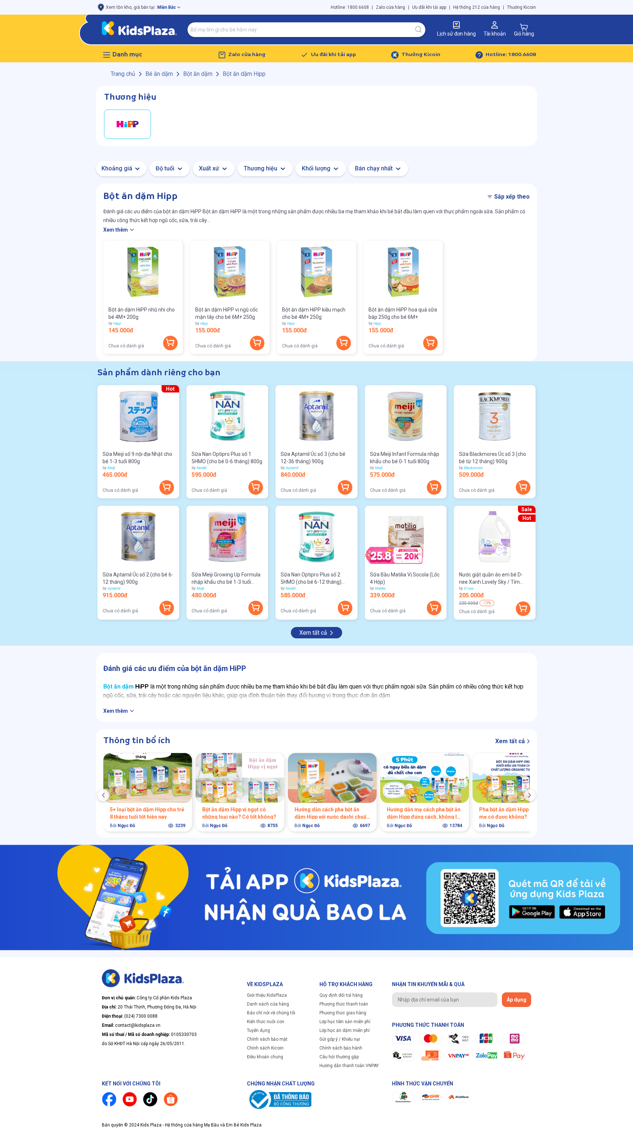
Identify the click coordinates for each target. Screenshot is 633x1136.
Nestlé (201, 468)
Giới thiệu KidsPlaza (267, 995)
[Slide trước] (103, 795)
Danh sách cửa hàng (268, 1004)
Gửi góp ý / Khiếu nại (339, 1039)
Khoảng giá (116, 168)
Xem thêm (115, 230)
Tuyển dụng (258, 1030)
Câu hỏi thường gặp (339, 1056)
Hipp (117, 323)
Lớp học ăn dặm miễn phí (344, 1030)
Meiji (111, 468)
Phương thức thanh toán (343, 1004)
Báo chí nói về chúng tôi (271, 1012)
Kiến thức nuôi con (265, 1021)
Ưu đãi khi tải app (429, 7)
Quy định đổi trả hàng (341, 995)
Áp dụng (516, 1000)
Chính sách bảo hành (340, 1048)
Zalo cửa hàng (390, 7)
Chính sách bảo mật (267, 1039)
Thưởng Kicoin (521, 7)
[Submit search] (418, 29)
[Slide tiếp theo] (530, 795)
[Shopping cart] (524, 27)
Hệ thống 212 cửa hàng (476, 7)
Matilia (380, 588)
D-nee (468, 588)
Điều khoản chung (265, 1056)
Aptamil (291, 468)
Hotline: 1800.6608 (350, 7)
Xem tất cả (313, 632)
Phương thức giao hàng (342, 1012)
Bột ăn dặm (118, 686)
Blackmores (473, 468)
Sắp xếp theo (512, 196)
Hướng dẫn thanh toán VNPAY (349, 1065)
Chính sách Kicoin (265, 1048)
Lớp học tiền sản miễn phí (344, 1021)
